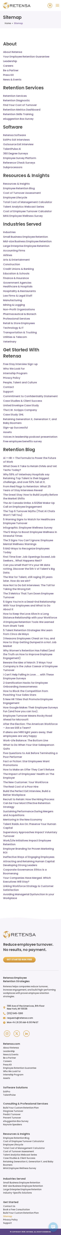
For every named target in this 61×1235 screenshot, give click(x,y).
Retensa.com (11, 1044)
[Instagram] (7, 1033)
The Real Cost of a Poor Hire (20, 786)
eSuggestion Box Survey (15, 1121)
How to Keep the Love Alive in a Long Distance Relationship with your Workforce (30, 615)
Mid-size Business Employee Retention (23, 1186)
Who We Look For (12, 1071)
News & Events (10, 1054)
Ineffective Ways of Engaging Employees (28, 857)
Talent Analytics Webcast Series (20, 1154)
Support (7, 1223)
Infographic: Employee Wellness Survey (27, 527)
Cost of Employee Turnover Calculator (23, 1141)
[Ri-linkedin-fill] (26, 1033)
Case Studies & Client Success (19, 1158)
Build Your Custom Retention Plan (21, 1107)
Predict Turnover (11, 1114)
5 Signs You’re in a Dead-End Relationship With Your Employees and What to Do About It (29, 605)
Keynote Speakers (12, 1124)
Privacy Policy (10, 1219)
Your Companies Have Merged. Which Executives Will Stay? (27, 880)
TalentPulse (9, 1094)
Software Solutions (15, 1087)
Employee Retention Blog (16, 1138)
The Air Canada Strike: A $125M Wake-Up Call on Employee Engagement (29, 505)
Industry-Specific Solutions (17, 1192)
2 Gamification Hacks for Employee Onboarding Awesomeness (25, 684)
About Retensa (11, 1047)
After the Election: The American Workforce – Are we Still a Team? (30, 726)
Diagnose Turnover (13, 1111)
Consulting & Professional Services (25, 1103)
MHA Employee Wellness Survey (19, 1168)
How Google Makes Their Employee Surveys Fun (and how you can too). (30, 709)
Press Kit (7, 1064)
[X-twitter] (17, 1033)
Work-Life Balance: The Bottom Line (25, 740)
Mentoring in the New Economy (22, 819)
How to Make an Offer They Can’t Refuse (28, 769)
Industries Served (14, 1179)
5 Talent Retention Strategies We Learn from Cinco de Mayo (28, 632)
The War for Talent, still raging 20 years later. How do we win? (28, 579)
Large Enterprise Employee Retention (22, 1189)
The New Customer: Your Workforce (25, 782)
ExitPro (6, 1091)
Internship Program (13, 1074)
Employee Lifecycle (13, 1144)
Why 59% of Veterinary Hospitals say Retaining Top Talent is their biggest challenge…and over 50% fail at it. (26, 478)
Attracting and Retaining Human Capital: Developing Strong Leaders (29, 863)
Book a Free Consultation (16, 1209)
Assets (6, 1078)
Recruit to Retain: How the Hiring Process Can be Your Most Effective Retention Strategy (28, 803)
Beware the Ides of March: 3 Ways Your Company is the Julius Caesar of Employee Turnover (30, 666)
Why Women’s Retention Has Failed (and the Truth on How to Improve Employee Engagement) (29, 654)
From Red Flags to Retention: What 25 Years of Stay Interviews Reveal (27, 488)
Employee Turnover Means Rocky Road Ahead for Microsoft (27, 717)
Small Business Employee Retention (21, 1182)
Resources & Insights (16, 1134)
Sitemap (7, 1216)
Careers (7, 1061)
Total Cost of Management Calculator (24, 1148)
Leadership (9, 1051)
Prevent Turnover (12, 1117)
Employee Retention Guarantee (19, 1068)
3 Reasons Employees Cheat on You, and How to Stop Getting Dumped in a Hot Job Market (29, 642)
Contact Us (9, 1206)
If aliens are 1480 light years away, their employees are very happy (27, 734)
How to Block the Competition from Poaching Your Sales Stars (25, 693)
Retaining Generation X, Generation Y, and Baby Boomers (28, 1163)
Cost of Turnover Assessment (18, 1151)
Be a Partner (9, 1057)
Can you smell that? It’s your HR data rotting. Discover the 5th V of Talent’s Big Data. (29, 568)
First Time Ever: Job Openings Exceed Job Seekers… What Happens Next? (29, 558)
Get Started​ (10, 1202)
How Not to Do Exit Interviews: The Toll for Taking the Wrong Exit (29, 587)
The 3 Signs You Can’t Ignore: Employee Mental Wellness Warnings (28, 542)
